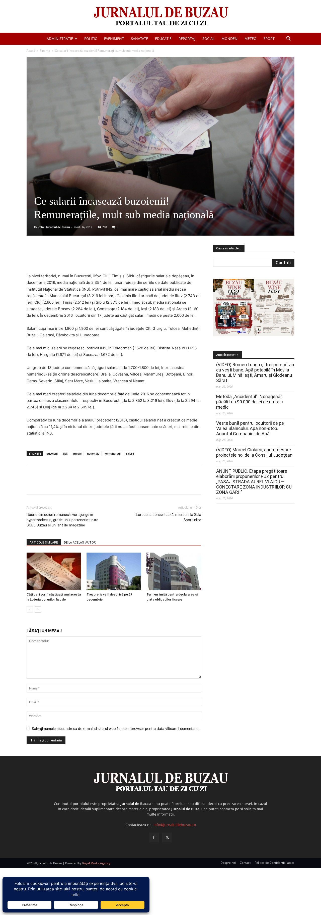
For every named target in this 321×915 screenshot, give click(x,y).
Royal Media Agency (96, 863)
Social (208, 38)
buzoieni (52, 453)
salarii (130, 453)
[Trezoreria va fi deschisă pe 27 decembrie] (114, 571)
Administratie (60, 38)
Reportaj (187, 38)
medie (77, 453)
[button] (288, 39)
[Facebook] (64, 258)
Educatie (163, 38)
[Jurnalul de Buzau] (160, 16)
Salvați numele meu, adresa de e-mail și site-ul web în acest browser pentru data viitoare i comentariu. (115, 728)
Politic (90, 38)
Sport (269, 38)
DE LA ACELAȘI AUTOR (80, 542)
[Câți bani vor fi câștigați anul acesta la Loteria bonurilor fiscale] (54, 571)
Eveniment (114, 38)
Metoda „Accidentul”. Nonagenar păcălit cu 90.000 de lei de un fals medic (249, 402)
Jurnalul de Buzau (58, 227)
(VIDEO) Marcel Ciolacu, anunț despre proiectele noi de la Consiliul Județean (254, 452)
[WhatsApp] (99, 258)
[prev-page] (30, 609)
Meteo (251, 38)
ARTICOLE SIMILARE (44, 542)
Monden (229, 38)
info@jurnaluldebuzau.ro (174, 824)
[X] (75, 258)
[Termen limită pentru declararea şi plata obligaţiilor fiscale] (173, 571)
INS (65, 453)
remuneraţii (113, 453)
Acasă (31, 50)
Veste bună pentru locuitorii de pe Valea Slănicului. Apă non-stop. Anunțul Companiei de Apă (250, 428)
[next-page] (38, 609)
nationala (93, 453)
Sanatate (139, 38)
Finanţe (45, 50)
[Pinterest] (87, 258)
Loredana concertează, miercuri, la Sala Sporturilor (168, 517)
